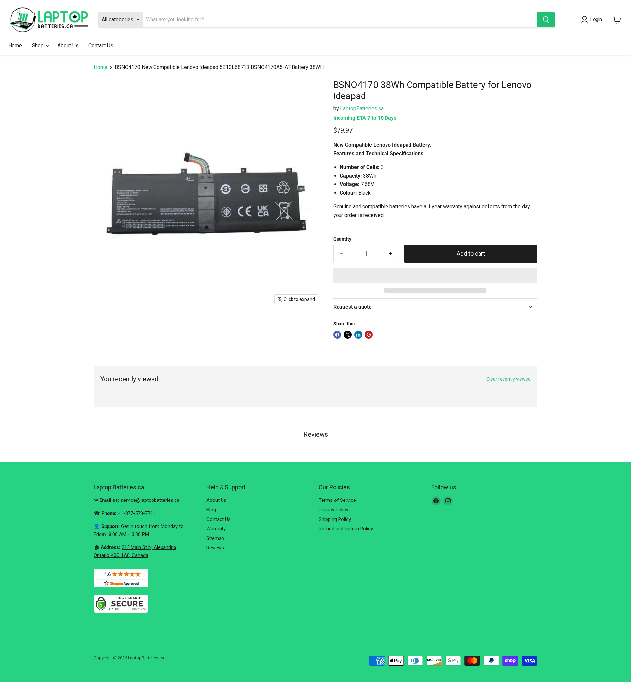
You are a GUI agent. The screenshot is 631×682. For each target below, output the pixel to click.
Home (15, 45)
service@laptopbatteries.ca (150, 500)
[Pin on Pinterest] (369, 335)
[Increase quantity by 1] (390, 254)
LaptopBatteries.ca (362, 108)
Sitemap (215, 538)
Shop (38, 45)
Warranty (216, 529)
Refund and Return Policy (346, 529)
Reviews (215, 548)
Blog (211, 510)
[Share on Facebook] (337, 335)
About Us (68, 45)
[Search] (546, 19)
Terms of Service (337, 500)
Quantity (342, 239)
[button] (435, 275)
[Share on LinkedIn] (358, 335)
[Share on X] (348, 335)
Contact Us (100, 45)
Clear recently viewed (508, 379)
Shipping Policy (335, 519)
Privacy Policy (333, 510)
